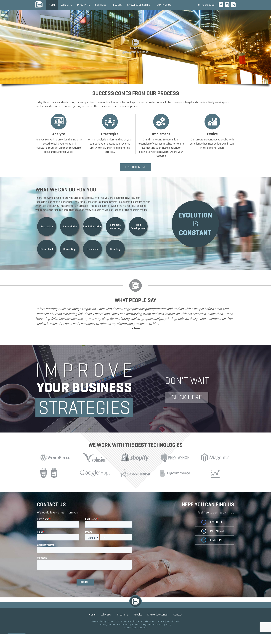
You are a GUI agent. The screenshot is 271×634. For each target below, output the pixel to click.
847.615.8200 (206, 4)
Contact (177, 614)
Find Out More (135, 167)
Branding (115, 249)
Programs (83, 4)
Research (92, 249)
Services (100, 4)
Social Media (69, 226)
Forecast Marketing (115, 226)
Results (117, 4)
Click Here (187, 397)
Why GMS (66, 4)
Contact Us (164, 4)
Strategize (46, 226)
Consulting (69, 249)
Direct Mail (46, 249)
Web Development (138, 226)
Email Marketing (92, 226)
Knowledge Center (139, 4)
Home (52, 4)
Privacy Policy (165, 624)
